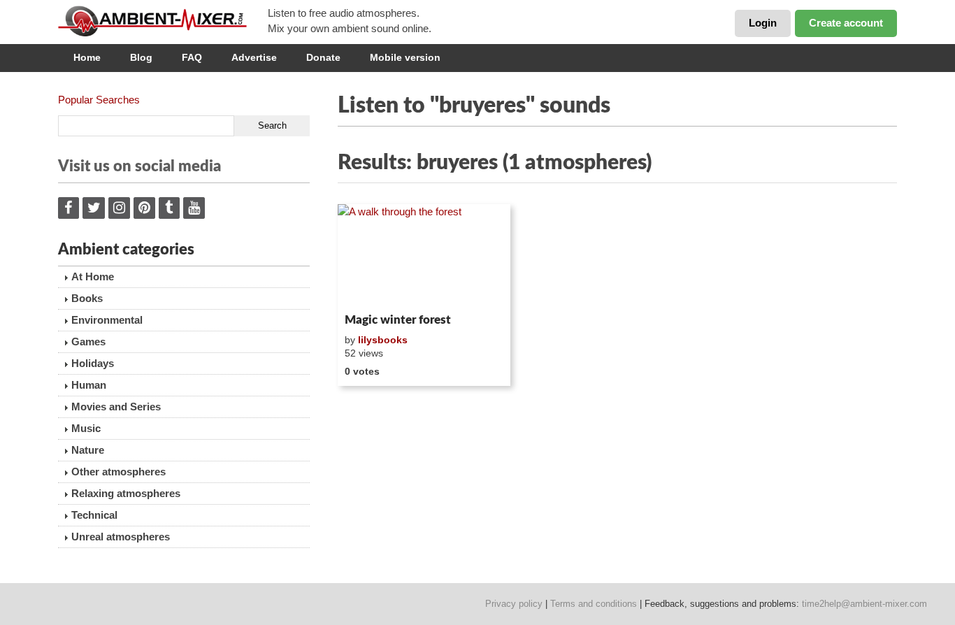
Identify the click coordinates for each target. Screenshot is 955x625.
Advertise (254, 57)
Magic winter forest (398, 320)
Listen (372, 289)
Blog (141, 57)
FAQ (192, 57)
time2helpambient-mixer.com (864, 603)
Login (763, 23)
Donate (323, 57)
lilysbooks (383, 339)
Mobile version (405, 57)
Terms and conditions (593, 603)
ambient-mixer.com (163, 21)
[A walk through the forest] (424, 256)
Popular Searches (99, 100)
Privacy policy (514, 603)
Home (87, 57)
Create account (846, 23)
